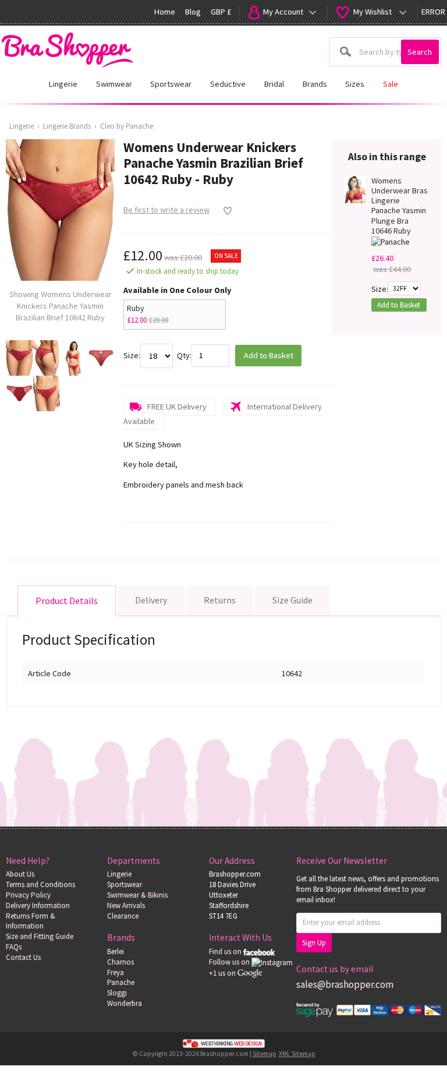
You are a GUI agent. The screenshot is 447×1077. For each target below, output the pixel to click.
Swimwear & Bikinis (137, 895)
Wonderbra (124, 1003)
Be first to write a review (166, 209)
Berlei (115, 951)
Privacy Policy (28, 895)
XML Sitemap (297, 1054)
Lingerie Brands (67, 126)
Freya (115, 972)
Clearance (123, 916)
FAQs (14, 947)
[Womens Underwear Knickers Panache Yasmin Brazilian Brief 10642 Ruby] (19, 358)
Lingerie (21, 126)
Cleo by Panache (126, 126)
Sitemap (264, 1054)
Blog (193, 11)
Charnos (120, 962)
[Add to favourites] (224, 211)
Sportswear (124, 884)
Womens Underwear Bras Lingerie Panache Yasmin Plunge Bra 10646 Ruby (399, 206)
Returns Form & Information (30, 921)
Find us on (226, 951)
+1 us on (223, 973)
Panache (120, 982)
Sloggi (117, 993)
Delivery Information (38, 905)
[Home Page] (67, 47)
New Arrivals (126, 905)
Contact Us (23, 957)
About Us (20, 874)
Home (164, 11)
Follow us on (230, 962)
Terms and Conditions (40, 884)
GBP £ (221, 11)
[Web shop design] (223, 1043)
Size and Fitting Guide (39, 936)
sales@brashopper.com (344, 984)
